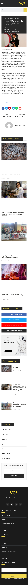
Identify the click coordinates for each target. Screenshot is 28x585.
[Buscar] (25, 10)
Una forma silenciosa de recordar (10, 175)
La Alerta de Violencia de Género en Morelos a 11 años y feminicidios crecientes (13, 295)
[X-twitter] (16, 504)
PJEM (6, 102)
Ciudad (6, 18)
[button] (2, 3)
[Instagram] (20, 504)
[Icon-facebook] (7, 504)
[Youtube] (11, 504)
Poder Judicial (14, 18)
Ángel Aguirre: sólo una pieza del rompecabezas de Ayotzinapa (10, 256)
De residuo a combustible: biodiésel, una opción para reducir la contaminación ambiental (12, 214)
